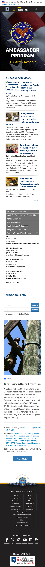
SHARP (22, 520)
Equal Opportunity (22, 512)
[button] (11, 4)
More (34, 201)
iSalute (30, 498)
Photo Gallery (22, 458)
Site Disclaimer (15, 509)
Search (35, 305)
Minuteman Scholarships (16, 212)
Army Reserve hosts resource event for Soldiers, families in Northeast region (29, 149)
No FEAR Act (30, 501)
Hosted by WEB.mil (21, 554)
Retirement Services (22, 517)
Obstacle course (32, 436)
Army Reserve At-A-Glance (17, 230)
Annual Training (27, 433)
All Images (10, 314)
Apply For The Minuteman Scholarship (21, 215)
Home (16, 495)
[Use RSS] (37, 540)
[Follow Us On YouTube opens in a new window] (25, 540)
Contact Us (15, 503)
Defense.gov (30, 509)
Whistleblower (30, 503)
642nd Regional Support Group (22, 434)
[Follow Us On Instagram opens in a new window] (19, 540)
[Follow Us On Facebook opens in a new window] (7, 540)
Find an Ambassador (15, 222)
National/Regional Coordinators (18, 233)
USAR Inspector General (22, 525)
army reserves (24, 438)
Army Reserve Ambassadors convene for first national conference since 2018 (22, 119)
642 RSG (22, 445)
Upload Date (24, 314)
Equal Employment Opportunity (22, 514)
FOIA (29, 495)
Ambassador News (14, 219)
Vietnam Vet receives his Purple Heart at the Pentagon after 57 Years (22, 87)
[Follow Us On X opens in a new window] (13, 540)
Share (9, 378)
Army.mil (29, 506)
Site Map (15, 498)
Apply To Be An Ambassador (17, 226)
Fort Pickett (15, 433)
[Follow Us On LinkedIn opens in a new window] (31, 540)
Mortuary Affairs (12, 438)
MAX (8, 443)
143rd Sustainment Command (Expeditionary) (21, 439)
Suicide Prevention (22, 522)
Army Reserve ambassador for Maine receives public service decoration (29, 182)
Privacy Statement (15, 506)
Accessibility (15, 501)
